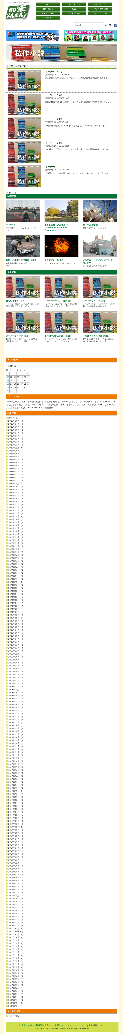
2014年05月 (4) (16, 845)
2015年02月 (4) (16, 818)
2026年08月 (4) (16, 421)
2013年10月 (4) (16, 866)
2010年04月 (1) (16, 988)
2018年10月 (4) (16, 692)
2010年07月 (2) (16, 979)
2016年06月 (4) (16, 770)
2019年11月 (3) (15, 654)
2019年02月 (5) (16, 680)
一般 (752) (13, 1016)
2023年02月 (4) (16, 540)
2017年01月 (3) (16, 752)
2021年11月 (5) (15, 582)
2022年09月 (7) (16, 552)
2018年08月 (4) (16, 698)
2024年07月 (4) (16, 495)
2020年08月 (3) (16, 627)
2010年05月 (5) (16, 985)
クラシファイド (74, 4)
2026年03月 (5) (16, 436)
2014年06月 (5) (16, 842)
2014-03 (12, 366)
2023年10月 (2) (16, 519)
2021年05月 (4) (16, 600)
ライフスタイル (74, 13)
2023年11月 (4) (15, 516)
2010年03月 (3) (16, 991)
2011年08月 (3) (15, 940)
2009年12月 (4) (16, 1000)
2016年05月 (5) (16, 773)
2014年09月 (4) (16, 833)
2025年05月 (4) (16, 465)
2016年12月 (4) (16, 755)
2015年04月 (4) (16, 812)
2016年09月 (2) (16, 764)
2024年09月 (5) (16, 489)
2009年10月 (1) (16, 1006)
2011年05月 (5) (15, 949)
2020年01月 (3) (16, 648)
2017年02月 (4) (16, 749)
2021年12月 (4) (16, 579)
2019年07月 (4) (16, 666)
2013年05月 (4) (16, 880)
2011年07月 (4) (15, 943)
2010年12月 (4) (16, 964)
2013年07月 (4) (16, 875)
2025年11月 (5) (15, 448)
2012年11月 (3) (15, 895)
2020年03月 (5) (16, 642)
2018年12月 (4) (16, 686)
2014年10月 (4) (16, 830)
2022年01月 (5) (16, 576)
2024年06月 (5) (16, 498)
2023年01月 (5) (16, 543)
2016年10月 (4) (16, 761)
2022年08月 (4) (16, 555)
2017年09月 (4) (16, 728)
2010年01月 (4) (16, 997)
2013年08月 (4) (16, 872)
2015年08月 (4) (16, 800)
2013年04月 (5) (16, 883)
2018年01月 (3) (16, 719)
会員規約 (23, 1025)
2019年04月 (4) (16, 674)
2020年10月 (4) (16, 621)
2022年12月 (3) (16, 546)
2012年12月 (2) (16, 892)
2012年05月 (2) (16, 913)
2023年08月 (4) (16, 525)
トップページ (48, 4)
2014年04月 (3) (16, 848)
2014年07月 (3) (16, 839)
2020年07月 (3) (16, 630)
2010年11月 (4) (15, 967)
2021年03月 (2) (16, 606)
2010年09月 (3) (16, 973)
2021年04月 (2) (16, 603)
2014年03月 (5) (16, 851)
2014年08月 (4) (16, 836)
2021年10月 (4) (16, 585)
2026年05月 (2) (16, 430)
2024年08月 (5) (16, 492)
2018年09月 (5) (16, 695)
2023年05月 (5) (16, 534)
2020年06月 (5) (16, 633)
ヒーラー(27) (51, 166)
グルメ (74, 9)
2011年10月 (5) (15, 934)
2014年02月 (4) (16, 854)
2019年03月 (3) (16, 677)
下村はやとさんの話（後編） (58, 336)
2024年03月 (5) (16, 504)
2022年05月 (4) (16, 564)
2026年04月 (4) (16, 433)
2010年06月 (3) (16, 982)
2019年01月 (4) (16, 683)
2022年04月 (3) (16, 567)
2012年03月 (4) (16, 919)
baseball (10, 224)
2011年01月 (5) (15, 961)
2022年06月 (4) (16, 561)
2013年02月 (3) (16, 889)
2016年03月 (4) (16, 779)
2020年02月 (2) (16, 645)
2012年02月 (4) (16, 922)
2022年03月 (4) (16, 570)
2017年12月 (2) (16, 722)
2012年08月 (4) (16, 904)
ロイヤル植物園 (90, 224)
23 (8, 387)
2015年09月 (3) (16, 797)
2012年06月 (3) (16, 910)
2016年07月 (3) (16, 767)
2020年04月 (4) (16, 639)
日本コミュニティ (100, 13)
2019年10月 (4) (16, 657)
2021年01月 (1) (16, 612)
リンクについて (79, 1025)
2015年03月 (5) (16, 815)
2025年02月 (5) (16, 474)
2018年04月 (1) (16, 710)
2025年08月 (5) (16, 456)
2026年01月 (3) (16, 442)
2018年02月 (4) (16, 716)
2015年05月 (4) (16, 809)
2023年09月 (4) (16, 522)
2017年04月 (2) (16, 743)
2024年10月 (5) (16, 486)
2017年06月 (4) (16, 737)
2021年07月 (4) (16, 594)
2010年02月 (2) (16, 994)
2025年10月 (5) (16, 451)
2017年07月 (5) (16, 734)
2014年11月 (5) (15, 827)
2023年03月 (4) (16, 537)
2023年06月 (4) (16, 531)
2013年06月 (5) (16, 877)
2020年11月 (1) (15, 618)
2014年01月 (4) (16, 857)
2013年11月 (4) (15, 863)
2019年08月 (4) (16, 663)
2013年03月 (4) (16, 886)
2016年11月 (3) (15, 758)
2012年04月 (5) (16, 916)
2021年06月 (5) (16, 597)
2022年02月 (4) (16, 573)
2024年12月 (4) (16, 480)
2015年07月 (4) (16, 803)
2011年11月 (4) (15, 931)
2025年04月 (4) (16, 468)
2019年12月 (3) (16, 651)
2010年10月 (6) (16, 970)
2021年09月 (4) (16, 588)
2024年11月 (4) (15, 483)
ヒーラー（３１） (55, 71)
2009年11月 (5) (15, 1003)
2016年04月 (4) (16, 776)
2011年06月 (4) (15, 946)
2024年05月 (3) (16, 501)
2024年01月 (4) (16, 510)
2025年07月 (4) (16, 459)
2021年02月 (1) (16, 609)
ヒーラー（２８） (54, 143)
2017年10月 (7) (16, 725)
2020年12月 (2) (16, 615)
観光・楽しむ (48, 9)
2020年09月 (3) (16, 624)
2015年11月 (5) (15, 791)
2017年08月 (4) (16, 731)
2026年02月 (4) (16, 439)
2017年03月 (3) (16, 746)
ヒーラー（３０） (54, 95)
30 (8, 391)
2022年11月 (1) (15, 549)
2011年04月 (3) (15, 952)
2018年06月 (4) (16, 704)
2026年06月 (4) (16, 427)
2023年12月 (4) (16, 513)
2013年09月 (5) (16, 869)
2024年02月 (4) (16, 507)
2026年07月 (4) (16, 424)
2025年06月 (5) (16, 462)
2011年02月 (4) (15, 958)
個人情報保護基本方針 (40, 1025)
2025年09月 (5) (16, 454)
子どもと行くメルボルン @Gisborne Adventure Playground (56, 227)
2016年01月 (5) (16, 785)
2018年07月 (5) (16, 701)
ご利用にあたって (61, 1025)
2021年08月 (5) (16, 591)
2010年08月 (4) (16, 976)
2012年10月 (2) (16, 898)
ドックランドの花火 (54, 260)
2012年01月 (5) (16, 925)
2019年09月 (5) (16, 660)
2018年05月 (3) (16, 707)
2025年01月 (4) (16, 477)
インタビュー (48, 18)
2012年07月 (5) (16, 907)
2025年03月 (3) (16, 471)
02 (8, 377)
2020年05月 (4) (16, 636)
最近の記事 (13, 418)
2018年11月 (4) (15, 689)
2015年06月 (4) (16, 806)
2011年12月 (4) (15, 928)
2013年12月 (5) (16, 860)
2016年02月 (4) (16, 782)
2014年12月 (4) (16, 824)
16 (8, 384)
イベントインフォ (100, 4)
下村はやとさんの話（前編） (96, 336)
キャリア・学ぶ (48, 13)
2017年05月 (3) (16, 740)
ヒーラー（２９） (54, 119)
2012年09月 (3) (16, 901)
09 (8, 381)
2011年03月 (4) (15, 955)
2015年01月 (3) (16, 821)
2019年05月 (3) (16, 671)
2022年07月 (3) (16, 558)
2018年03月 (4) (16, 713)
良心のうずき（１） (15, 300)
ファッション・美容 (100, 9)
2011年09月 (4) (15, 937)
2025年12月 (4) (16, 445)
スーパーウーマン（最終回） (58, 300)
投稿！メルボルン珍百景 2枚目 (21, 260)
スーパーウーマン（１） (17, 336)
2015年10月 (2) (16, 794)
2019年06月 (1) (16, 668)
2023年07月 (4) (16, 528)
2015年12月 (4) (16, 788)
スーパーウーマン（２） (94, 300)
